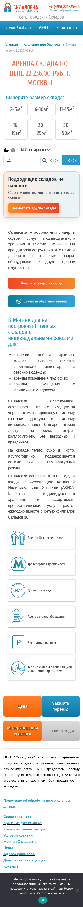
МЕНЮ (44, 27)
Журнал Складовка (19, 841)
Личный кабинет (18, 28)
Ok (43, 900)
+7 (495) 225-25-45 (64, 6)
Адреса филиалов (19, 854)
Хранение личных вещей (24, 829)
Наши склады (66, 28)
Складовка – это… (19, 817)
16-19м (16, 129)
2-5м (16, 109)
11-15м (67, 109)
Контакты (11, 866)
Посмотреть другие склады (34, 208)
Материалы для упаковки (22, 731)
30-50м (67, 129)
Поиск (70, 160)
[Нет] (77, 890)
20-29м (42, 129)
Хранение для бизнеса (22, 823)
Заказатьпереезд (60, 706)
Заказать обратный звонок (65, 10)
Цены (8, 848)
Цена (22, 706)
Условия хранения (19, 835)
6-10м (42, 109)
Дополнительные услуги (24, 860)
